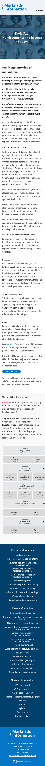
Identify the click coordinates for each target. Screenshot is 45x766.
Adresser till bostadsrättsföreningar (22, 592)
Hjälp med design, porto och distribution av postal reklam (22, 628)
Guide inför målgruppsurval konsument (22, 648)
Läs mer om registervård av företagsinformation (22, 576)
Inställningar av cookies (25, 761)
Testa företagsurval (22, 580)
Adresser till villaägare (22, 664)
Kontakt (22, 704)
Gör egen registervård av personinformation (23, 634)
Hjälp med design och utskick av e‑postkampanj (22, 564)
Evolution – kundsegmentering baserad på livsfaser (22, 618)
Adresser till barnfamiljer (22, 668)
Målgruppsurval (22, 685)
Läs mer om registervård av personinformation (22, 640)
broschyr (10, 344)
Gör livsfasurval (12, 371)
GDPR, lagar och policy (22, 692)
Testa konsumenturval (22, 645)
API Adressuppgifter (23, 689)
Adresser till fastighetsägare (22, 660)
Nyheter (22, 708)
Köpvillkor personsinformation (22, 672)
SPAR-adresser (22, 652)
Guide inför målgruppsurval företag (22, 584)
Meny (40, 10)
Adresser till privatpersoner (22, 613)
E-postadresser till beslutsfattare (22, 558)
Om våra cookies (22, 716)
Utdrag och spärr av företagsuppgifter (23, 696)
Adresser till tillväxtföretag (22, 588)
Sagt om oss (22, 712)
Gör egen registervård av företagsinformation (23, 569)
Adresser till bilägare (22, 656)
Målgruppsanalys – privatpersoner (22, 623)
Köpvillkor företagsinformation (22, 600)
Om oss (22, 700)
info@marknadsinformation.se (22, 755)
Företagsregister (22, 555)
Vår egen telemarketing (22, 596)
